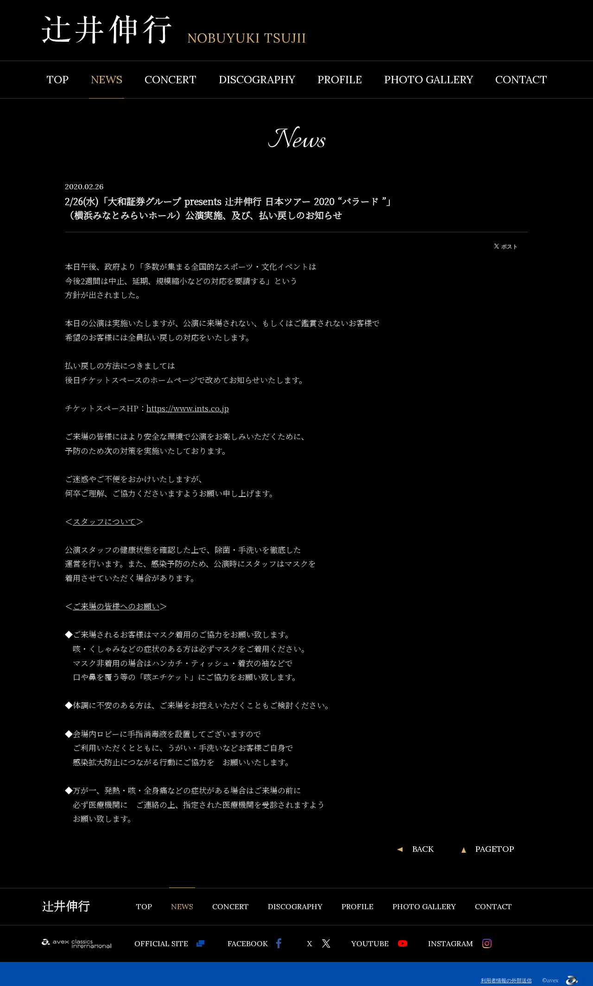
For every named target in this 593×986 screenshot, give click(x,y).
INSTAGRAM (450, 943)
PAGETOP (494, 849)
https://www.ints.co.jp (187, 408)
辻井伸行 (66, 906)
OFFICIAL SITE (161, 943)
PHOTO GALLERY (428, 79)
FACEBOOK (247, 943)
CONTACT (521, 79)
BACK (423, 849)
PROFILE (339, 79)
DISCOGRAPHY (257, 79)
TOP (57, 79)
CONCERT (170, 79)
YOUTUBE (370, 943)
